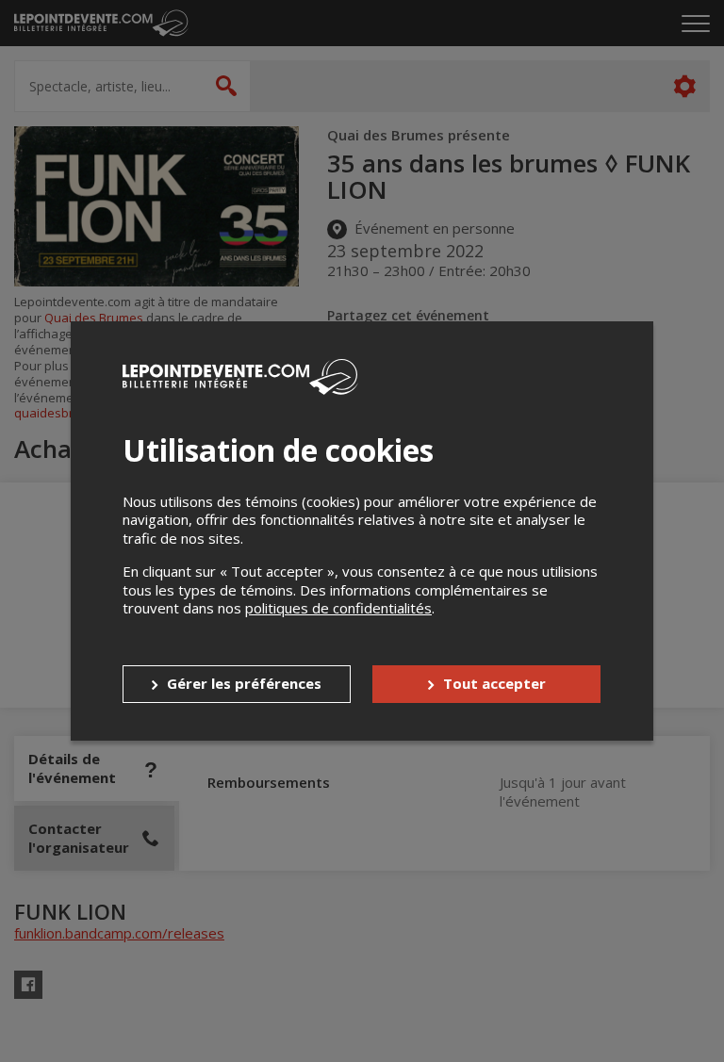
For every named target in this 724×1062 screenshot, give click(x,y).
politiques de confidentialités (338, 607)
